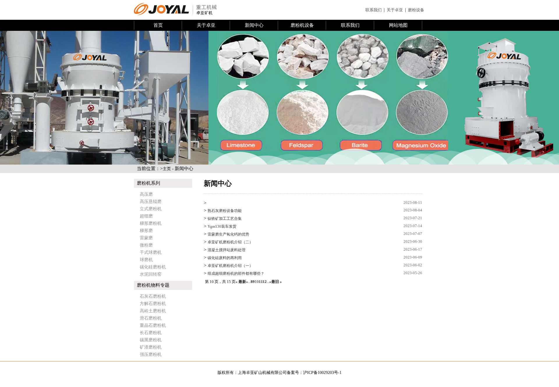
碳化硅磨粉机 (153, 267)
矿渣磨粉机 (151, 347)
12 (265, 281)
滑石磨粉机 (151, 318)
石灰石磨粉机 (153, 296)
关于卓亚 (395, 10)
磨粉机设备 (302, 25)
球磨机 (146, 259)
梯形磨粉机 (151, 223)
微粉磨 (146, 245)
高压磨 (146, 194)
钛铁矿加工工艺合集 (225, 218)
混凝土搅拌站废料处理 (226, 250)
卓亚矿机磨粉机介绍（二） (230, 242)
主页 (167, 169)
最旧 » (276, 281)
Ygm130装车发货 (222, 226)
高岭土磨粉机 (153, 310)
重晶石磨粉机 (153, 325)
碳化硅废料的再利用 (225, 258)
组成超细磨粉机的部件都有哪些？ (236, 273)
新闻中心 (254, 25)
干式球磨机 (151, 252)
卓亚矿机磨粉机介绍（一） (230, 265)
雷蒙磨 (146, 238)
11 (261, 281)
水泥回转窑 (151, 274)
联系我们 (373, 10)
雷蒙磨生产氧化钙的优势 (228, 234)
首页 (158, 25)
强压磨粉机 (151, 354)
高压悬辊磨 (151, 201)
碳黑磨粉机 (151, 340)
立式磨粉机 (151, 208)
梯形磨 (146, 230)
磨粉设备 (416, 10)
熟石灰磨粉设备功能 (225, 210)
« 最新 (241, 281)
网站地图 (398, 25)
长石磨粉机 (151, 332)
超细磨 (146, 216)
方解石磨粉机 (153, 303)
